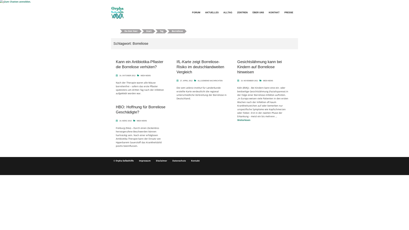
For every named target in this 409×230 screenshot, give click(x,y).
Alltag (227, 12)
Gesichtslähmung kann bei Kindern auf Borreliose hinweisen (259, 67)
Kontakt (274, 12)
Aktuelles (212, 12)
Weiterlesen (243, 120)
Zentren (242, 12)
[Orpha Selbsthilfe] (117, 12)
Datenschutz (179, 160)
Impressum (145, 160)
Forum (196, 12)
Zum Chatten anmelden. (17, 1)
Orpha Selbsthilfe (125, 160)
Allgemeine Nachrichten (210, 81)
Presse (288, 12)
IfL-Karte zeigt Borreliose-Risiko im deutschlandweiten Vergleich (200, 67)
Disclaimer (161, 160)
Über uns (258, 12)
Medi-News (146, 76)
